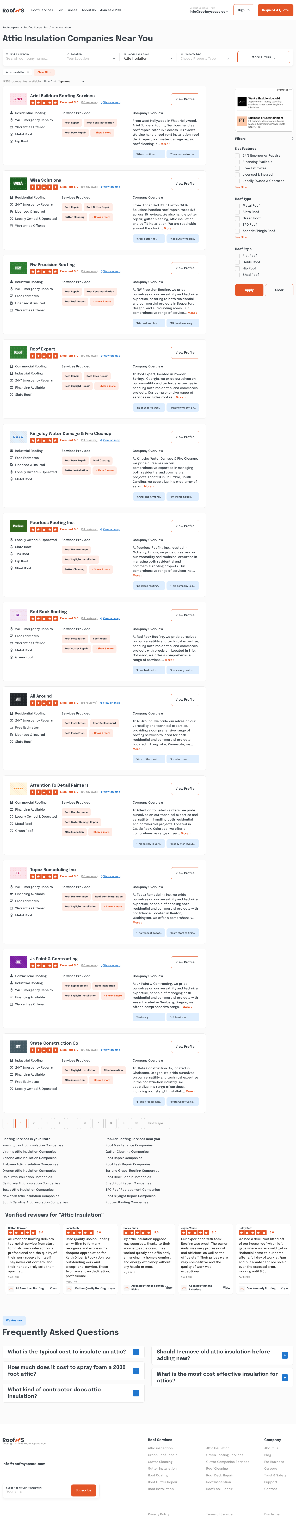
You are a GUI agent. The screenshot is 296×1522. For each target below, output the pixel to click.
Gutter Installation (76, 470)
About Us (89, 10)
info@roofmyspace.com (24, 1464)
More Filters (261, 57)
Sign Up (244, 10)
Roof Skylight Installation (80, 559)
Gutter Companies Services (227, 1462)
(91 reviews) (89, 440)
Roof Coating (101, 460)
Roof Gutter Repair (98, 207)
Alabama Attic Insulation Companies (30, 1164)
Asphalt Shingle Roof (259, 231)
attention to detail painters (59, 785)
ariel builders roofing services (62, 96)
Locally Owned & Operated (263, 181)
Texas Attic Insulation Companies (28, 1189)
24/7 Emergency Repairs (261, 155)
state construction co (54, 1043)
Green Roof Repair (162, 1455)
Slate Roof (251, 212)
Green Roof (252, 218)
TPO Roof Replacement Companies (133, 1189)
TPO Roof (250, 224)
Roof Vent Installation (100, 123)
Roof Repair (72, 123)
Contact (270, 1489)
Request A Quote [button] (275, 10)
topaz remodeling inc (53, 870)
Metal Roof (251, 205)
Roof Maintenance (76, 550)
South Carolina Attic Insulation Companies (35, 1202)
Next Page (155, 1123)
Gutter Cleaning (74, 217)
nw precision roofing (52, 265)
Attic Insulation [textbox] (135, 58)
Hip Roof (249, 268)
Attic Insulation (74, 832)
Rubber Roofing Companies (127, 1202)
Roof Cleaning (217, 1468)
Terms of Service (219, 1514)
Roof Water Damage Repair (81, 822)
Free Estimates (254, 168)
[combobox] (91, 58)
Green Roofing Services (224, 1455)
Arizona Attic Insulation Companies (30, 1158)
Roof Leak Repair (75, 301)
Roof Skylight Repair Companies (131, 1196)
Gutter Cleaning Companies (127, 1151)
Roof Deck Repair (75, 133)
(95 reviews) (89, 102)
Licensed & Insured (258, 174)
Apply (249, 290)
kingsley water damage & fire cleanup (71, 434)
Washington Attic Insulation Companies (33, 1145)
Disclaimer (272, 1514)
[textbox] (91, 58)
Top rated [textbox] (64, 82)
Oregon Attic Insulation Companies (30, 1170)
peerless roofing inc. (52, 523)
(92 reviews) (89, 271)
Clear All (43, 72)
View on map (111, 102)
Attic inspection (75, 1080)
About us (271, 1448)
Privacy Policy (158, 1514)
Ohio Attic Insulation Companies (27, 1177)
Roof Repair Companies (124, 1158)
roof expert (42, 349)
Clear (279, 290)
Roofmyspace (11, 27)
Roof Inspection (74, 733)
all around (41, 696)
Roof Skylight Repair (77, 386)
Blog (267, 1455)
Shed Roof (251, 274)
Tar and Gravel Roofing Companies (132, 1170)
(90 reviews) (89, 792)
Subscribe (83, 1490)
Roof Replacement (104, 723)
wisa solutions (45, 180)
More (164, 144)
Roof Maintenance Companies (129, 1145)
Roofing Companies (36, 27)
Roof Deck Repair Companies (128, 1177)
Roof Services (42, 10)
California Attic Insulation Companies (31, 1183)
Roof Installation (75, 639)
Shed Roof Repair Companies (128, 1183)
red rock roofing (48, 612)
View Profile (185, 99)
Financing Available (258, 162)
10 (136, 1123)
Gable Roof (251, 262)
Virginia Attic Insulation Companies (30, 1151)
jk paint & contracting (54, 959)
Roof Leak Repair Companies (128, 1164)
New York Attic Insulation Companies (31, 1196)
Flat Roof (250, 255)
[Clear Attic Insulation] (28, 72)
